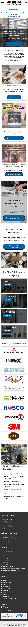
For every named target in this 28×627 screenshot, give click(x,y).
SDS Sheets (5, 563)
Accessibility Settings (8, 566)
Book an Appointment (14, 44)
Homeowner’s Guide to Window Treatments (14, 568)
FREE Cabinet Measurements (10, 598)
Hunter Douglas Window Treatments (12, 570)
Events (4, 584)
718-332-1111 (14, 9)
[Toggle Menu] (2, 2)
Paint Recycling (6, 586)
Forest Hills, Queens (8, 523)
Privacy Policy (6, 588)
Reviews (5, 592)
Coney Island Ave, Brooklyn (9, 521)
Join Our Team (6, 596)
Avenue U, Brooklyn (7, 519)
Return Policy (6, 590)
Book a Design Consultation (10, 541)
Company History (7, 582)
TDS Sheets (5, 564)
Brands (4, 580)
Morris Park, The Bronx (8, 525)
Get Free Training (7, 553)
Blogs (4, 555)
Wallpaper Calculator (8, 551)
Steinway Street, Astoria (9, 527)
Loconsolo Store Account (9, 557)
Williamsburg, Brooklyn (8, 529)
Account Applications (8, 561)
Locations (9, 16)
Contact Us (5, 559)
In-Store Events (17, 16)
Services (5, 594)
